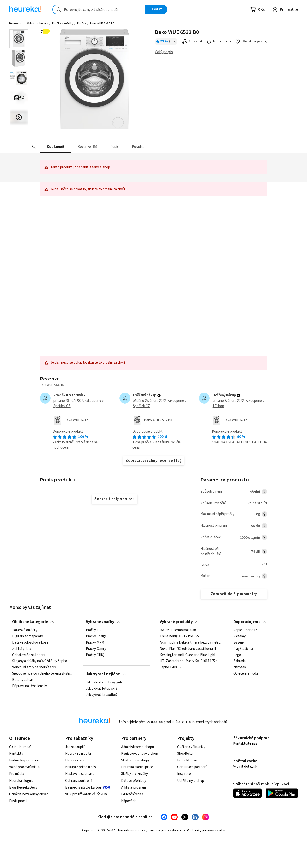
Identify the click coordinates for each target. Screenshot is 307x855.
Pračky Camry (96, 649)
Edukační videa (132, 794)
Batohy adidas (23, 679)
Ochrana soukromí (78, 780)
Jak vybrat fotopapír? (101, 688)
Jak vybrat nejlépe (103, 674)
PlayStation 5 (243, 649)
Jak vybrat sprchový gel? (104, 682)
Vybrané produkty (176, 622)
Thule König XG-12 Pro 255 (179, 636)
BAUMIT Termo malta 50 (178, 630)
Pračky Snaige (96, 636)
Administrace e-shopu (137, 746)
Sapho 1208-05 (170, 667)
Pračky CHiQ (95, 655)
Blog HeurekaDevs (23, 787)
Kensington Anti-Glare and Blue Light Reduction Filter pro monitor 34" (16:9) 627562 (190, 655)
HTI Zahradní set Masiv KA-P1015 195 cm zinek (190, 661)
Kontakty (16, 753)
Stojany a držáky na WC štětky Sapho (39, 661)
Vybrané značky (100, 622)
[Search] (34, 146)
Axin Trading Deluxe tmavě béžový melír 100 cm (190, 642)
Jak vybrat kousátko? (101, 695)
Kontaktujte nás (245, 743)
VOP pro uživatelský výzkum (86, 794)
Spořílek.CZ (62, 406)
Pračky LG (93, 630)
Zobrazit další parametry (234, 594)
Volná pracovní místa (24, 767)
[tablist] (126, 147)
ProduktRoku (187, 760)
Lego (237, 655)
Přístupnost (18, 800)
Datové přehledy (133, 780)
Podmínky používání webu (206, 830)
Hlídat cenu (222, 41)
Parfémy (239, 636)
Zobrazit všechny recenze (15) (153, 460)
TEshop (218, 406)
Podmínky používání (24, 760)
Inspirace (184, 773)
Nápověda (128, 800)
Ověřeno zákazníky (191, 746)
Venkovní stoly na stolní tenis (34, 667)
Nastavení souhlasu (79, 773)
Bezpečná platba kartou (83, 787)
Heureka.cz (16, 23)
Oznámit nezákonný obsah (28, 794)
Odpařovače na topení (28, 655)
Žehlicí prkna (21, 649)
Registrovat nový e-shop (139, 753)
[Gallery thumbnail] (18, 38)
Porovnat (196, 41)
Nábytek (239, 667)
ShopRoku (185, 753)
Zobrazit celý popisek (114, 499)
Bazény (239, 642)
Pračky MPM (95, 642)
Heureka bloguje (21, 780)
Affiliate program (133, 787)
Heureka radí (74, 760)
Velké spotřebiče (37, 23)
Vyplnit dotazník (245, 766)
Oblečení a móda (245, 673)
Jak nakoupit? (75, 746)
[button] (55, 147)
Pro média (16, 773)
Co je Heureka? (20, 746)
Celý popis (164, 52)
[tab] (55, 147)
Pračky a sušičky (62, 23)
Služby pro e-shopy (135, 760)
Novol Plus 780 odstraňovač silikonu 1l (188, 649)
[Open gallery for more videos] (19, 117)
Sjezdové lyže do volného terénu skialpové (43, 673)
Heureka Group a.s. (132, 830)
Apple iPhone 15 (245, 630)
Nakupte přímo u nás (80, 767)
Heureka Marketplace (137, 767)
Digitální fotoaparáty (27, 636)
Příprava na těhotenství (29, 686)
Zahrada (239, 661)
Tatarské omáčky (24, 630)
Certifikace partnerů (192, 767)
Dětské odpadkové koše (30, 642)
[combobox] (99, 9)
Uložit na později (255, 41)
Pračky (81, 23)
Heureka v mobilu (78, 753)
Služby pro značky (134, 773)
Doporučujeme (246, 622)
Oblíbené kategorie (30, 622)
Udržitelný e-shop (190, 780)
